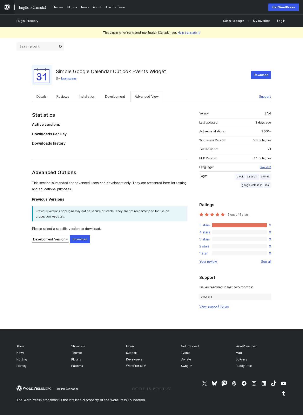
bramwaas (69, 78)
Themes (76, 352)
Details (41, 96)
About (20, 346)
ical (267, 185)
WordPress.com (246, 346)
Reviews (62, 96)
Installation (87, 96)
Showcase (78, 346)
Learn (130, 346)
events (265, 176)
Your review (208, 261)
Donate (186, 359)
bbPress (241, 359)
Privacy (21, 365)
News (20, 352)
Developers (134, 359)
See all (266, 261)
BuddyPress (244, 365)
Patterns (77, 365)
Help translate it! (189, 32)
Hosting (21, 359)
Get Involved (190, 346)
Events (185, 352)
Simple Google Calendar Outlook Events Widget (111, 71)
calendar (252, 176)
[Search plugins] (60, 46)
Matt (239, 352)
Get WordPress (283, 7)
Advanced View (147, 96)
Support (265, 96)
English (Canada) (67, 388)
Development (115, 96)
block (240, 176)
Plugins (76, 359)
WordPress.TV (136, 365)
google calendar (252, 185)
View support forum (214, 306)
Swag (186, 365)
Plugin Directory (27, 21)
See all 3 (265, 167)
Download (261, 75)
